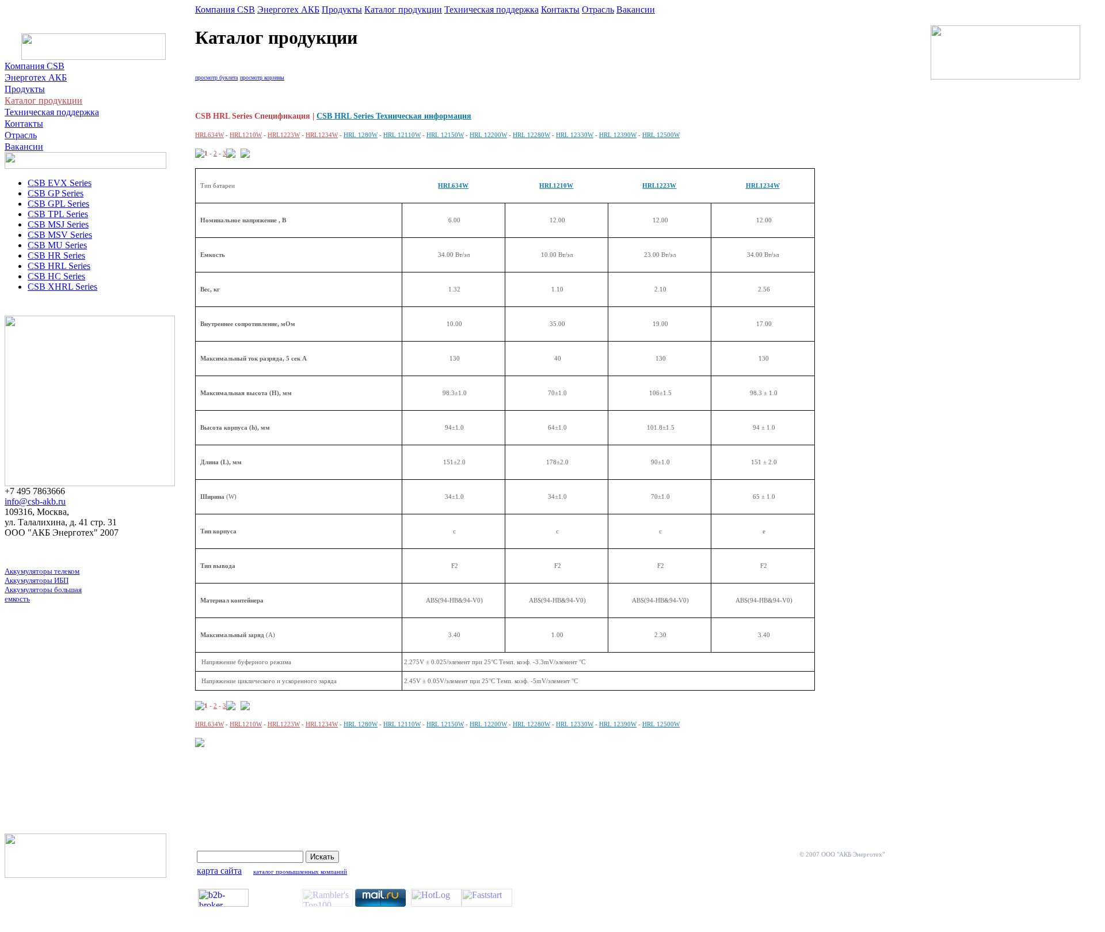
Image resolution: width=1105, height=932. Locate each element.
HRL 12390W (618, 724)
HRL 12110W (402, 724)
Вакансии (24, 146)
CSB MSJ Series (58, 224)
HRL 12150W (445, 724)
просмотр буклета (216, 77)
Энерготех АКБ (36, 77)
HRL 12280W (531, 724)
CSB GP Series (55, 193)
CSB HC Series (56, 276)
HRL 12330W (574, 724)
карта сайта (219, 871)
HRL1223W (659, 185)
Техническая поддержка (52, 112)
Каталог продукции (43, 100)
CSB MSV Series (60, 235)
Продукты (25, 89)
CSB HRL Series (59, 266)
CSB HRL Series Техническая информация (394, 116)
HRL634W (453, 185)
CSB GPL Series (58, 204)
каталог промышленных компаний (300, 871)
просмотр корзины (262, 77)
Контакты (24, 123)
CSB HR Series (56, 255)
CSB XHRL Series (62, 286)
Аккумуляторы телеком (42, 571)
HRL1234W (763, 185)
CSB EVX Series (60, 183)
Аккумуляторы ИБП (36, 580)
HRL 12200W (488, 724)
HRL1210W (556, 185)
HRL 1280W (361, 724)
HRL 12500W (661, 724)
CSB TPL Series (58, 214)
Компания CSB (34, 66)
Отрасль (21, 135)
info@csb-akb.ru (35, 501)
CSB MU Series (57, 245)
